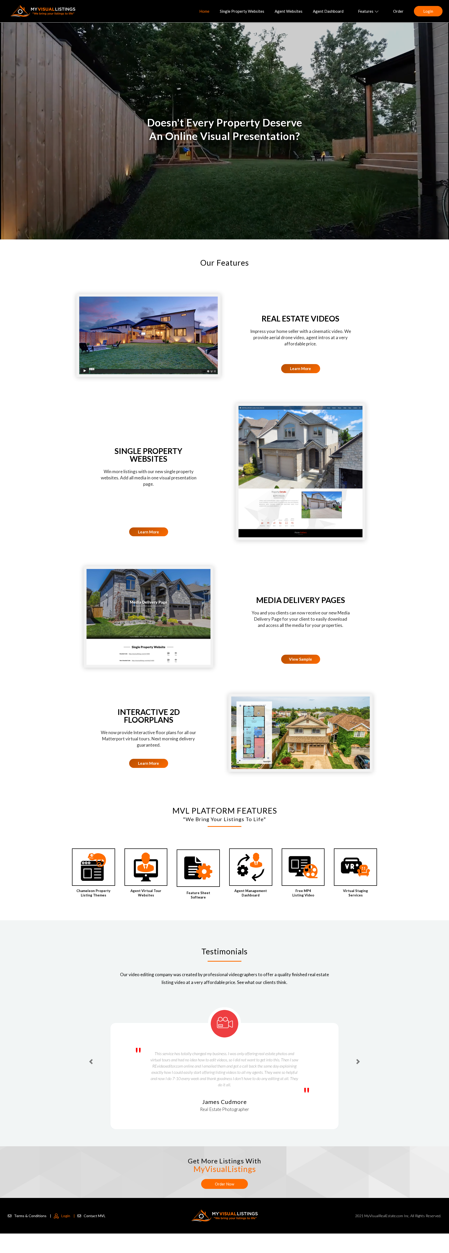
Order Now (224, 1184)
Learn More (300, 368)
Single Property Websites (242, 11)
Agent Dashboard (328, 11)
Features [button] (365, 11)
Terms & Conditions (32, 1216)
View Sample (300, 659)
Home (204, 11)
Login (428, 11)
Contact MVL (94, 1216)
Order (398, 11)
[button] (91, 1052)
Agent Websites (288, 11)
